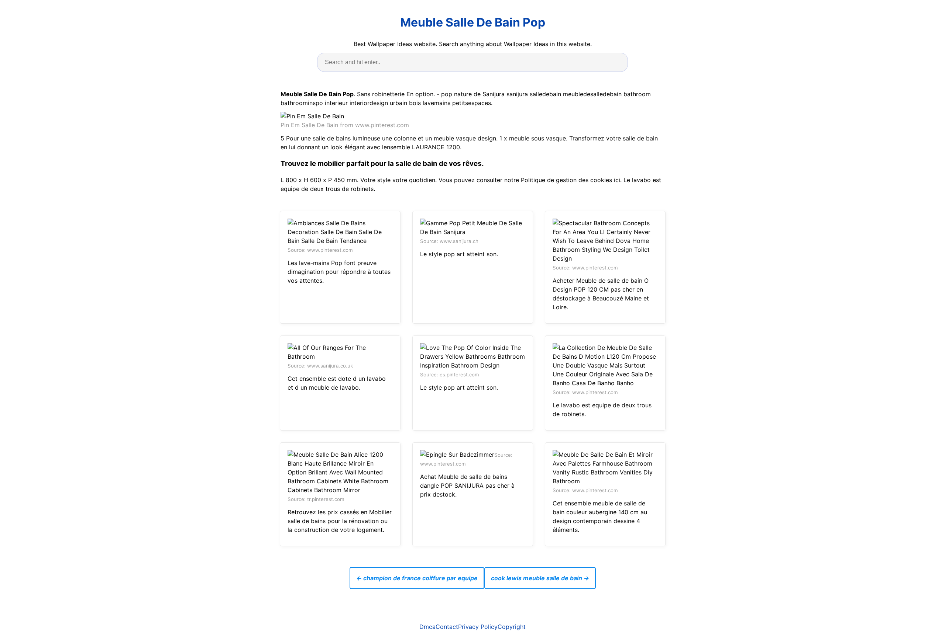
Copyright (512, 626)
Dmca (427, 626)
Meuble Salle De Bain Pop (472, 22)
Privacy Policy (478, 626)
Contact (447, 626)
